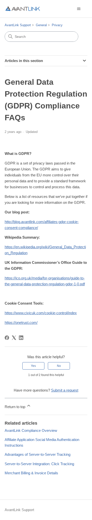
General (41, 25)
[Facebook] (7, 337)
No (59, 366)
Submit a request (64, 390)
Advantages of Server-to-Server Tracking (37, 454)
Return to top (15, 407)
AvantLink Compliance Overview (31, 430)
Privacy (57, 25)
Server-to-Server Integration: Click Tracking (39, 464)
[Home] (23, 8)
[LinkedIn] (21, 337)
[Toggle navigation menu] (78, 9)
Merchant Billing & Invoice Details (31, 473)
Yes (33, 366)
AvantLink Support (18, 25)
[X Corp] (14, 337)
